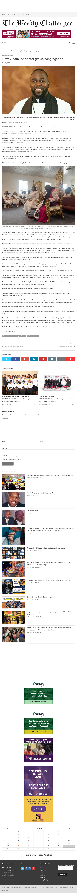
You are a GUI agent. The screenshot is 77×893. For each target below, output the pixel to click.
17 (18, 843)
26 (38, 846)
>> (69, 829)
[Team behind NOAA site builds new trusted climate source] (13, 548)
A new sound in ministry (46, 396)
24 (18, 846)
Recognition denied (33, 511)
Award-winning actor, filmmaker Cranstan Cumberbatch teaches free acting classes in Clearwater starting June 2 (49, 629)
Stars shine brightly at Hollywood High (39, 597)
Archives (42, 875)
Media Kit (42, 877)
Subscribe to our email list (66, 865)
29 (69, 846)
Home (41, 868)
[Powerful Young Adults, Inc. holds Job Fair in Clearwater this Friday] (13, 580)
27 (18, 834)
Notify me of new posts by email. (13, 459)
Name (4, 441)
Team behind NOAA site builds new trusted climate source (46, 548)
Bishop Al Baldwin (32, 336)
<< (8, 829)
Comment (5, 418)
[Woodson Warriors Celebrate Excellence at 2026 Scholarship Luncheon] (13, 475)
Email (42, 441)
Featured (11, 55)
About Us (42, 873)
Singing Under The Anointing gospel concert (16, 396)
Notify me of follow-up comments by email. (17, 456)
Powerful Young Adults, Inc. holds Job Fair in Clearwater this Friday (48, 580)
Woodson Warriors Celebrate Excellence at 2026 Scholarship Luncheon (50, 475)
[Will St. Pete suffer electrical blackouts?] (13, 493)
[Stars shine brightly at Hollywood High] (13, 597)
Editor (37, 495)
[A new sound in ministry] (57, 372)
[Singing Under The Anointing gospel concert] (20, 372)
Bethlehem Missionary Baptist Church (14, 336)
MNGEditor (39, 477)
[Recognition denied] (13, 511)
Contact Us (43, 870)
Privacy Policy (44, 880)
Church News (5, 55)
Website (4, 448)
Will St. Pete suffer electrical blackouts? (40, 493)
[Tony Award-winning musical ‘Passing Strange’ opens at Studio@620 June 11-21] (13, 612)
